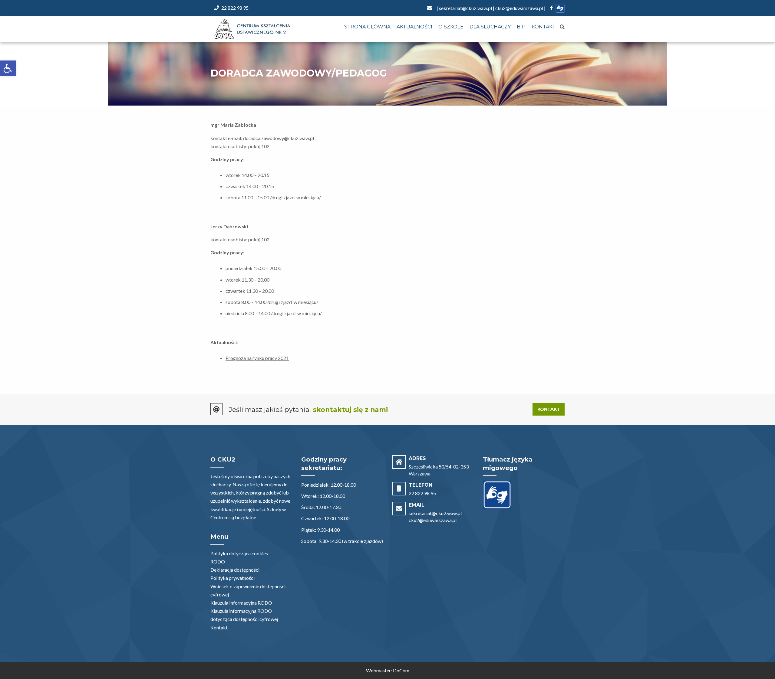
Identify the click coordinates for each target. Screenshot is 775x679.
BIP (521, 27)
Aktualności (414, 27)
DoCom (401, 670)
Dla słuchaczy (490, 27)
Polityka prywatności (232, 578)
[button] (8, 68)
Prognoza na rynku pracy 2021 (257, 358)
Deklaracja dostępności (234, 570)
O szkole (450, 27)
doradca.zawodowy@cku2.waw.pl (278, 138)
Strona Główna (367, 27)
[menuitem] (367, 27)
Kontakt (544, 27)
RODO (217, 561)
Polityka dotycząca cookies (239, 553)
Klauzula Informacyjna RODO (241, 603)
